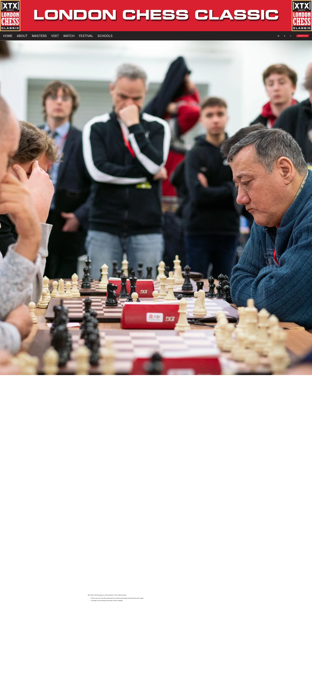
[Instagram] (278, 36)
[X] (291, 36)
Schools (105, 36)
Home (7, 36)
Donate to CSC (302, 36)
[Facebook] (284, 36)
